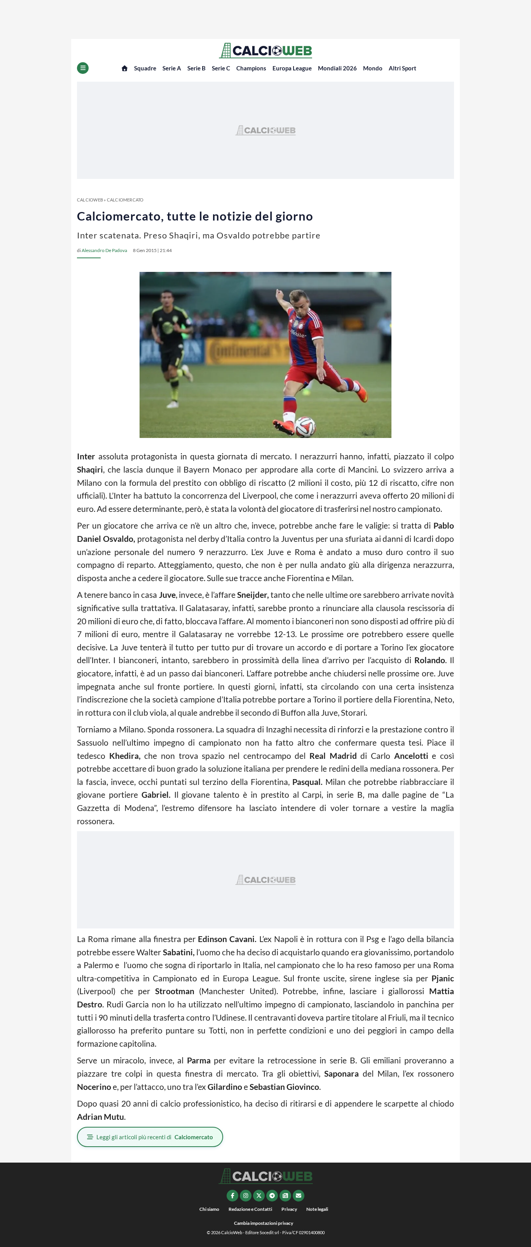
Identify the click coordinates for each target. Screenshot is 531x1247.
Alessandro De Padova (104, 250)
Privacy (289, 1209)
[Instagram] (246, 1195)
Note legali (317, 1209)
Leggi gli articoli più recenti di (154, 1136)
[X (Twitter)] (259, 1195)
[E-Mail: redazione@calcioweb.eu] (298, 1195)
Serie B (196, 68)
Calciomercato (125, 199)
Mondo (373, 68)
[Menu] (83, 68)
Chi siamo (209, 1209)
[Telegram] (272, 1195)
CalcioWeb (90, 199)
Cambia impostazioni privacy (263, 1223)
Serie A (171, 68)
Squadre (145, 68)
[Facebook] (232, 1195)
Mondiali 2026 (337, 68)
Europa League (292, 68)
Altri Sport (402, 68)
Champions (251, 68)
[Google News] (285, 1195)
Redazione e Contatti (250, 1209)
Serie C (221, 68)
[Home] (124, 68)
